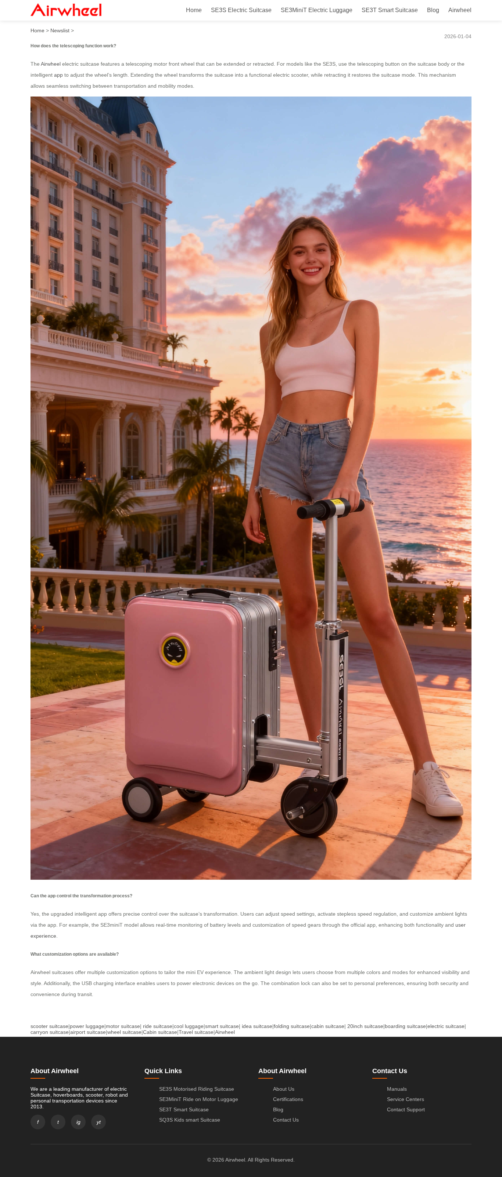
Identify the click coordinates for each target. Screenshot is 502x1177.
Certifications (288, 1099)
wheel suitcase (124, 1032)
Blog (433, 10)
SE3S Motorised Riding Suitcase (196, 1089)
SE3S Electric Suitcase (241, 10)
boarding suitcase (405, 1026)
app (58, 75)
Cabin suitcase (160, 1032)
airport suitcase (88, 1032)
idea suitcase (257, 1026)
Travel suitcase (196, 1032)
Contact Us (286, 1120)
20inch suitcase (365, 1026)
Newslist (59, 30)
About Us (283, 1089)
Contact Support (406, 1109)
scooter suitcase (49, 1026)
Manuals (397, 1089)
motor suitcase (123, 1026)
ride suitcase (157, 1026)
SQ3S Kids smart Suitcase (189, 1120)
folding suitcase (292, 1026)
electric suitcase (446, 1026)
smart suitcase (222, 1026)
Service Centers (405, 1099)
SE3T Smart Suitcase (390, 10)
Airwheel (459, 10)
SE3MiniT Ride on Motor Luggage (198, 1099)
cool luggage (189, 1026)
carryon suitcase (50, 1032)
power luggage (87, 1026)
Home (194, 10)
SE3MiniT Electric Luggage (316, 10)
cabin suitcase (327, 1026)
